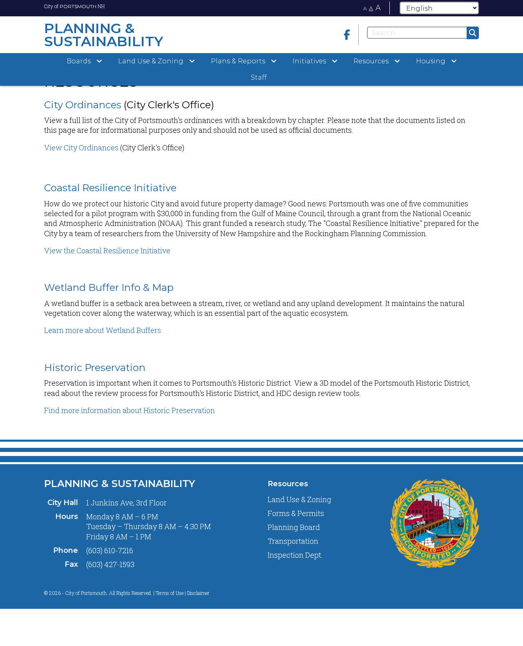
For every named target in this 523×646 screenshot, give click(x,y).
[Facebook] (347, 34)
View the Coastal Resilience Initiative (107, 250)
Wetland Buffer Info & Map (109, 287)
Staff (259, 77)
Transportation (293, 541)
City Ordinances (82, 105)
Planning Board (294, 527)
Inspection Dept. (295, 555)
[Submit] (473, 33)
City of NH (74, 6)
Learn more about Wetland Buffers (102, 330)
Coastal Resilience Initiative (110, 188)
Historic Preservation (94, 367)
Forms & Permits (296, 513)
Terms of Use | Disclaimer (183, 593)
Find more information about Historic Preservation (129, 410)
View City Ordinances (81, 147)
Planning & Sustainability (119, 484)
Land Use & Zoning (299, 499)
